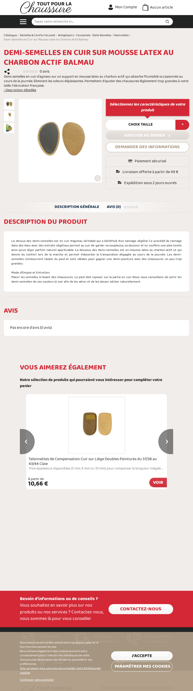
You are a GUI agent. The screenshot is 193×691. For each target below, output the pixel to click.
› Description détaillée (20, 90)
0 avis (45, 71)
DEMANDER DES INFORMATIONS (147, 147)
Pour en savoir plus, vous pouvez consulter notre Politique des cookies (60, 670)
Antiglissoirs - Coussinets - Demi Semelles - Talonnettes (93, 35)
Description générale (77, 207)
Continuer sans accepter (37, 680)
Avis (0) (114, 207)
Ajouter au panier (144, 135)
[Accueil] (46, 7)
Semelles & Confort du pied (37, 35)
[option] (9, 104)
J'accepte (142, 656)
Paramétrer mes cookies (142, 666)
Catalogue (10, 35)
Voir (158, 483)
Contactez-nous (140, 609)
